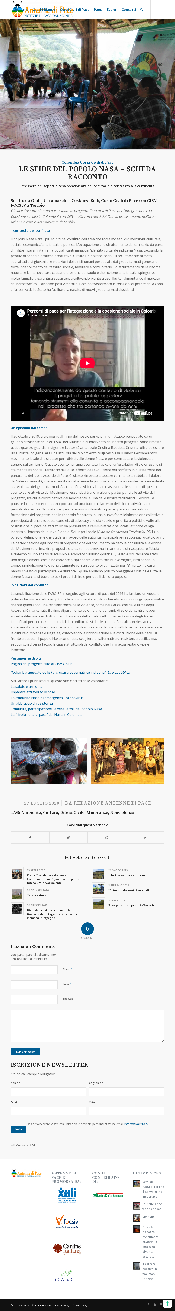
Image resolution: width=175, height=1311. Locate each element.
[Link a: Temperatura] (17, 894)
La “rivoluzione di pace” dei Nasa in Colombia (46, 714)
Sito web (68, 998)
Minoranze (97, 812)
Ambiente (31, 812)
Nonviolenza (122, 812)
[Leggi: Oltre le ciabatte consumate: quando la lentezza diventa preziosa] (136, 1229)
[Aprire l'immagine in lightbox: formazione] (82, 779)
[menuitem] (21, 9)
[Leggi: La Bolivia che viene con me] (136, 1206)
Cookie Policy (80, 1305)
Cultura (50, 812)
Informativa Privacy (136, 1124)
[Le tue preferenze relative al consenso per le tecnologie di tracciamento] (167, 1304)
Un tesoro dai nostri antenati (128, 890)
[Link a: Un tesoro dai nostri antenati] (98, 889)
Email (67, 984)
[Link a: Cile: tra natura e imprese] (98, 874)
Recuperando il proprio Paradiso (132, 905)
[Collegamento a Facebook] (12, 28)
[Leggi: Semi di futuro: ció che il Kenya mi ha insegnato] (136, 1183)
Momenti (148, 1216)
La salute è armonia (27, 686)
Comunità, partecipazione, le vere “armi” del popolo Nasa (56, 709)
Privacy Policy (62, 1305)
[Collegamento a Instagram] (25, 28)
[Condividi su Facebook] (30, 837)
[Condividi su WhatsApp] (107, 837)
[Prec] (20, 760)
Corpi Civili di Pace (97, 162)
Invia (18, 1129)
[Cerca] (141, 9)
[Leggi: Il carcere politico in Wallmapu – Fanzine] (136, 1266)
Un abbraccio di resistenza (32, 703)
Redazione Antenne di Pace (112, 803)
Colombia (70, 162)
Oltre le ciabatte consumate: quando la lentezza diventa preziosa (150, 1242)
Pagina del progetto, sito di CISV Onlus (42, 663)
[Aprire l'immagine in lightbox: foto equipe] (162, 779)
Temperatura (36, 895)
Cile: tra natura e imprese (126, 875)
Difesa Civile (72, 812)
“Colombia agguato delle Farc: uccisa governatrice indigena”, (70, 672)
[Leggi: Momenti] (136, 1218)
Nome (67, 969)
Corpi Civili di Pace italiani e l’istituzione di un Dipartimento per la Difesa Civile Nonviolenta (53, 879)
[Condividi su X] (69, 837)
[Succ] (154, 760)
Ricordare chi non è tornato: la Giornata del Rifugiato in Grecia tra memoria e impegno (52, 914)
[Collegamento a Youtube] (18, 28)
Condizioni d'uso (41, 1305)
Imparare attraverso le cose (33, 692)
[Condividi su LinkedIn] (145, 837)
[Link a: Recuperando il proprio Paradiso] (98, 904)
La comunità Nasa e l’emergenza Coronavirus (47, 697)
